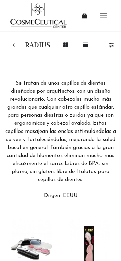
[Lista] (85, 45)
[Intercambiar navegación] (103, 15)
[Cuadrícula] (65, 45)
